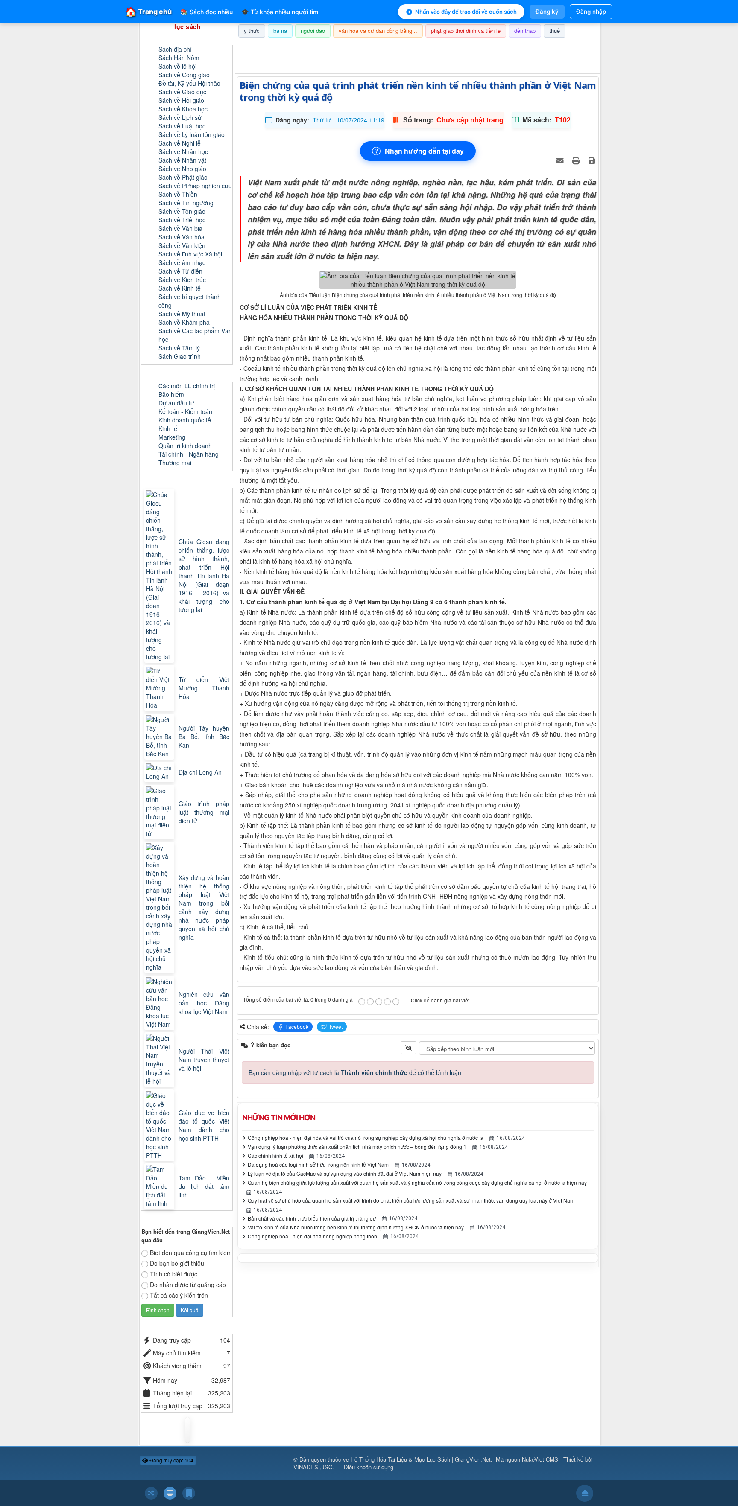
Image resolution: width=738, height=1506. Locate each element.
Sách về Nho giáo (182, 168)
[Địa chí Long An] (160, 772)
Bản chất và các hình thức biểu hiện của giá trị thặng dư (312, 1218)
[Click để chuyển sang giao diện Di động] (188, 1493)
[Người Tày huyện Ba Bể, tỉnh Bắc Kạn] (160, 737)
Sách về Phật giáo (183, 177)
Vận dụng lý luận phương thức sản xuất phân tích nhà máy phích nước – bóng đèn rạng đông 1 (357, 1146)
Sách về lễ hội (177, 66)
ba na (280, 30)
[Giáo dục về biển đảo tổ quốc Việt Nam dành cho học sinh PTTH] (160, 1125)
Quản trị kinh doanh (185, 445)
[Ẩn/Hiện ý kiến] (408, 1047)
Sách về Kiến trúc (182, 279)
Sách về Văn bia (180, 228)
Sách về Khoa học (183, 109)
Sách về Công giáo (184, 74)
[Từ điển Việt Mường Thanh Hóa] (160, 688)
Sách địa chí (175, 49)
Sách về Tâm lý (179, 348)
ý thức (252, 30)
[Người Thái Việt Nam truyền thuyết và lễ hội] (160, 1059)
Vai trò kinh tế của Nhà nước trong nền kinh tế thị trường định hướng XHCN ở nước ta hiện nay (356, 1227)
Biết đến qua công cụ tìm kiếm (191, 1252)
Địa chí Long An (200, 772)
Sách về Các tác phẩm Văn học (195, 335)
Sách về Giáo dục (182, 91)
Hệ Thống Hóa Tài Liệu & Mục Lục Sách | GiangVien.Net (421, 1459)
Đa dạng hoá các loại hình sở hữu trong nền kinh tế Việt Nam (318, 1164)
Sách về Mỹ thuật (181, 313)
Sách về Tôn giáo (181, 211)
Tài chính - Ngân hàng (188, 454)
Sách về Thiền (177, 194)
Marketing (171, 437)
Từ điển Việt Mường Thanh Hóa (204, 688)
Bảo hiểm (171, 394)
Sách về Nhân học (183, 151)
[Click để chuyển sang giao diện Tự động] (151, 1493)
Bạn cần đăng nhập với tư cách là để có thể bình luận (355, 1072)
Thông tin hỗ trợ (571, 48)
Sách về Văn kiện (181, 245)
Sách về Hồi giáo (181, 100)
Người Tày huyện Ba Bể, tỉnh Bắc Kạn (204, 736)
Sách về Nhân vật (182, 160)
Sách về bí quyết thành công (189, 300)
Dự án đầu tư (176, 403)
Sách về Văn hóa (181, 237)
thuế (554, 30)
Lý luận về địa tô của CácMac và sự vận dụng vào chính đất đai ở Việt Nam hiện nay (345, 1173)
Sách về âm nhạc (181, 262)
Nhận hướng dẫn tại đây (424, 151)
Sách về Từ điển (180, 271)
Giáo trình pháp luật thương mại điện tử (204, 812)
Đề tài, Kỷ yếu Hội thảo (189, 83)
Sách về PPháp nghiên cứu (195, 185)
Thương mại (174, 462)
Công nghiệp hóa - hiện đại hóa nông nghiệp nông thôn (312, 1236)
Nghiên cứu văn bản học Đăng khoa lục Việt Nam (204, 1003)
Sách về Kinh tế (179, 288)
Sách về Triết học (181, 220)
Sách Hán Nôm (178, 57)
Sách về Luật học (181, 126)
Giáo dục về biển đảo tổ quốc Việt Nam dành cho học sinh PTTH (204, 1125)
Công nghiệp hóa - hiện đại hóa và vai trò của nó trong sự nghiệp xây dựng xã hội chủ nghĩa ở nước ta (365, 1137)
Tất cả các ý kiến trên (179, 1295)
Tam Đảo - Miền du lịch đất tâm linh (204, 1186)
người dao (313, 30)
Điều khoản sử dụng (368, 1467)
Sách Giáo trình (179, 356)
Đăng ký (547, 11)
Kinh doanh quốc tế (184, 420)
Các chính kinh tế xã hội (275, 1155)
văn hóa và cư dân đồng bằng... (378, 30)
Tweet (336, 1026)
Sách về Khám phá (184, 322)
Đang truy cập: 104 (170, 1460)
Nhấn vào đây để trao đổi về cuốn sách (466, 11)
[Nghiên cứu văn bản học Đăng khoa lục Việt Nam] (160, 1003)
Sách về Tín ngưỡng (186, 202)
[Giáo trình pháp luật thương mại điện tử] (160, 812)
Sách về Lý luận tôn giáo (191, 134)
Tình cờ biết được (173, 1274)
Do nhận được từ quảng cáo (188, 1284)
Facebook (296, 1026)
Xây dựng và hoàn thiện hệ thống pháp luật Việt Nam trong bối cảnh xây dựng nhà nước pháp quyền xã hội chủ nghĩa (204, 907)
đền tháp (525, 30)
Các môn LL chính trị (186, 386)
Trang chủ (149, 12)
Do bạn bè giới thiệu (177, 1263)
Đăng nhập (591, 11)
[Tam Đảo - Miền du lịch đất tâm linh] (160, 1186)
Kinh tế (167, 428)
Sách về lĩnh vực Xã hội (190, 254)
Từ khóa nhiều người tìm (279, 11)
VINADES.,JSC (312, 1467)
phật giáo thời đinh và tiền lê (466, 30)
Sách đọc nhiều (206, 11)
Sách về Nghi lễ (179, 143)
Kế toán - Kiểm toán (185, 411)
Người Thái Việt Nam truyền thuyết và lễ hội (204, 1059)
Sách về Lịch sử (180, 117)
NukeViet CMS (540, 1459)
